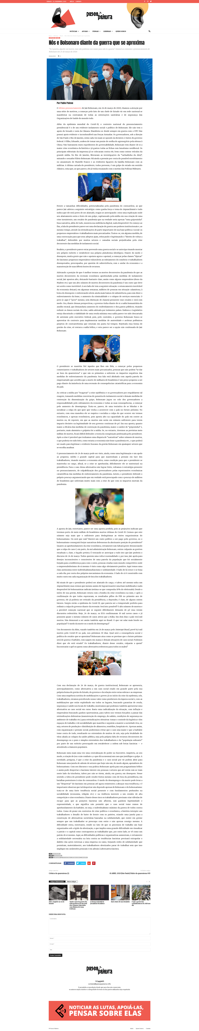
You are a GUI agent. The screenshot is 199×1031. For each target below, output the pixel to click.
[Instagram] (148, 1)
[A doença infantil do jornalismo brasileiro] (99, 892)
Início (72, 1)
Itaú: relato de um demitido (120, 902)
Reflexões (84, 857)
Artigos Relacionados (57, 881)
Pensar (95, 31)
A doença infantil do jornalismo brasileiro (97, 902)
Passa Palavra (56, 853)
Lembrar (107, 31)
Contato (78, 1)
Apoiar (85, 31)
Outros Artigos (71, 881)
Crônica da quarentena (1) (59, 873)
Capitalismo (57, 857)
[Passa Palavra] (99, 16)
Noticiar (73, 31)
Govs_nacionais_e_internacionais (71, 857)
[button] (149, 31)
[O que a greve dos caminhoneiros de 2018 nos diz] (141, 892)
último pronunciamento (70, 108)
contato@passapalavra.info (99, 984)
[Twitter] (151, 1)
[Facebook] (144, 1)
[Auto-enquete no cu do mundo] (58, 892)
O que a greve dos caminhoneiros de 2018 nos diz (141, 903)
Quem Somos (121, 31)
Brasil (61, 36)
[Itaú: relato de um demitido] (120, 892)
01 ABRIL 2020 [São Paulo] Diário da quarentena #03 (130, 873)
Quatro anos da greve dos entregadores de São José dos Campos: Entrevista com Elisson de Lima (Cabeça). (78, 905)
